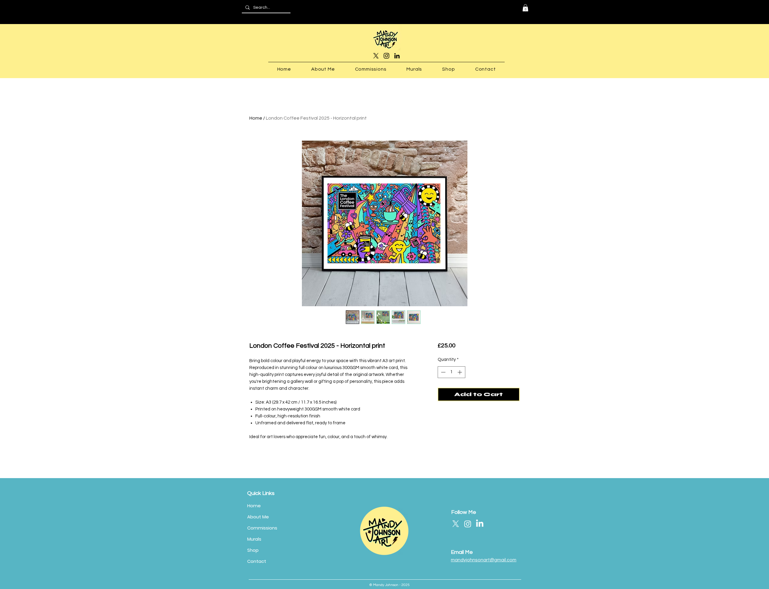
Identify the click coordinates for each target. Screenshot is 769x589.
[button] (525, 7)
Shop (253, 550)
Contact (256, 561)
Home (255, 118)
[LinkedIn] (397, 56)
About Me (258, 517)
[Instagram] (386, 56)
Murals (254, 539)
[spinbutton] (451, 372)
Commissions (262, 528)
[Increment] (460, 372)
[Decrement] (443, 372)
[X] (376, 56)
